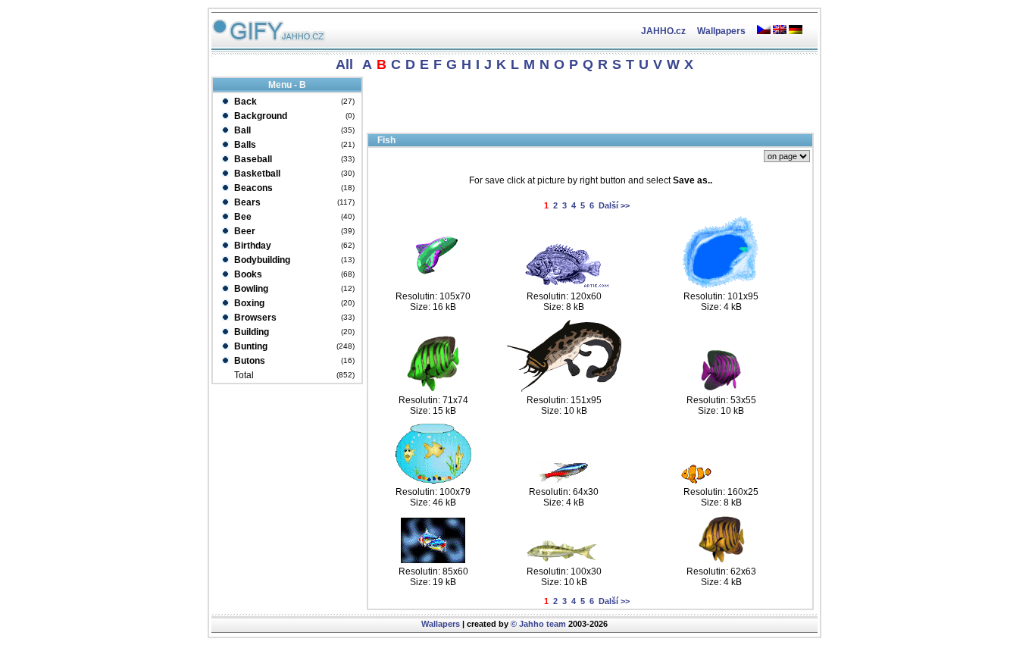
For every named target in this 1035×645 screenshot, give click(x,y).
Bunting (249, 346)
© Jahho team (538, 623)
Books (247, 274)
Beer (243, 231)
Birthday (251, 245)
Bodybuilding (261, 260)
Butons (248, 360)
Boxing (248, 303)
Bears (246, 202)
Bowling (250, 288)
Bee (242, 216)
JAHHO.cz (663, 31)
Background (259, 116)
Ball (241, 130)
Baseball (252, 159)
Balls (244, 144)
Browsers (254, 317)
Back (244, 101)
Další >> (614, 205)
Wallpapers (721, 31)
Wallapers (440, 623)
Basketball (256, 173)
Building (250, 332)
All (344, 64)
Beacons (252, 188)
